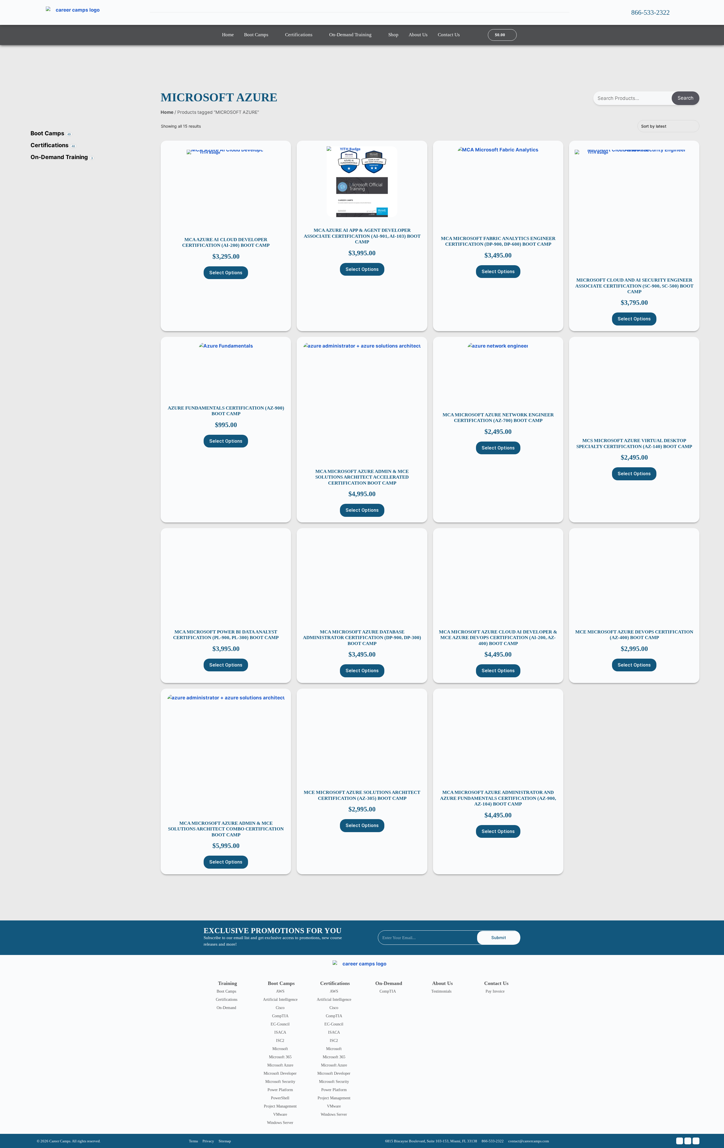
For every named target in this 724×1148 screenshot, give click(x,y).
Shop (393, 34)
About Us (418, 34)
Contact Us (449, 34)
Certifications (299, 34)
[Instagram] (696, 1141)
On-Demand (388, 983)
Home (228, 34)
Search (685, 98)
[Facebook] (679, 1141)
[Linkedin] (687, 1141)
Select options (225, 272)
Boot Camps (256, 34)
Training (227, 983)
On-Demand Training (350, 34)
